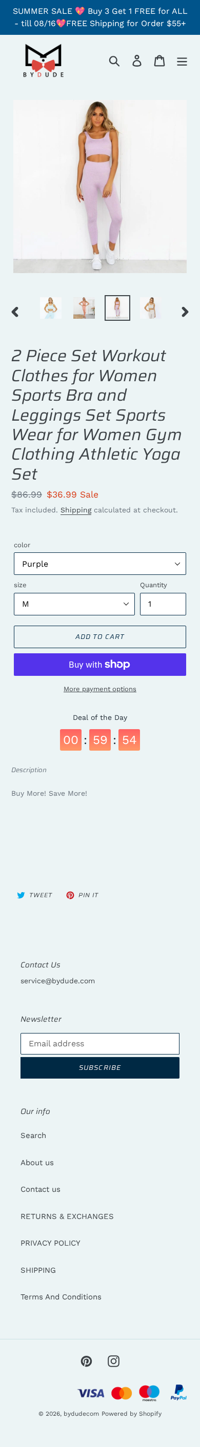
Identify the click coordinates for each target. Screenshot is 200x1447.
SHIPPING (38, 1270)
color (22, 545)
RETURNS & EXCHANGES (67, 1216)
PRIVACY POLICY (51, 1243)
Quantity (153, 585)
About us (37, 1162)
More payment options (100, 689)
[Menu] (182, 60)
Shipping (76, 510)
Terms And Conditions (61, 1296)
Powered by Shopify (132, 1413)
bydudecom (81, 1413)
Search (33, 1135)
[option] (51, 308)
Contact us (41, 1189)
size (20, 585)
